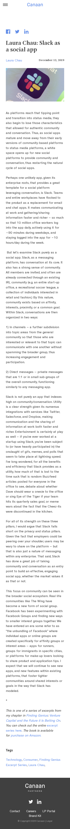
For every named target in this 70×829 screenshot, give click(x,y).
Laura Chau (14, 60)
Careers (31, 811)
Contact (15, 811)
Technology (14, 760)
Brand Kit (35, 816)
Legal (49, 821)
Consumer (30, 760)
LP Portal (48, 811)
